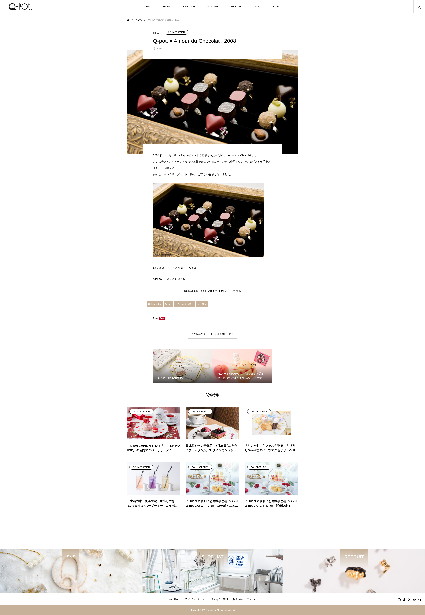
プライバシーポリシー (195, 599)
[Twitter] (409, 599)
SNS (257, 6)
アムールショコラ (184, 304)
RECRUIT (276, 6)
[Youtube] (414, 599)
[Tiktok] (404, 599)
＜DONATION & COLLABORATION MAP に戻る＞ (212, 291)
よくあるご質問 (220, 599)
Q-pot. (168, 304)
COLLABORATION (176, 32)
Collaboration (155, 304)
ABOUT (166, 6)
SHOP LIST (237, 6)
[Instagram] (399, 599)
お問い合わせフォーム (244, 599)
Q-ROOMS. (213, 6)
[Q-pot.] (20, 6)
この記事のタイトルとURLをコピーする (212, 334)
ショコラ (201, 304)
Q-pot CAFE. (188, 6)
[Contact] (419, 599)
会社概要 (173, 599)
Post (155, 318)
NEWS (147, 6)
